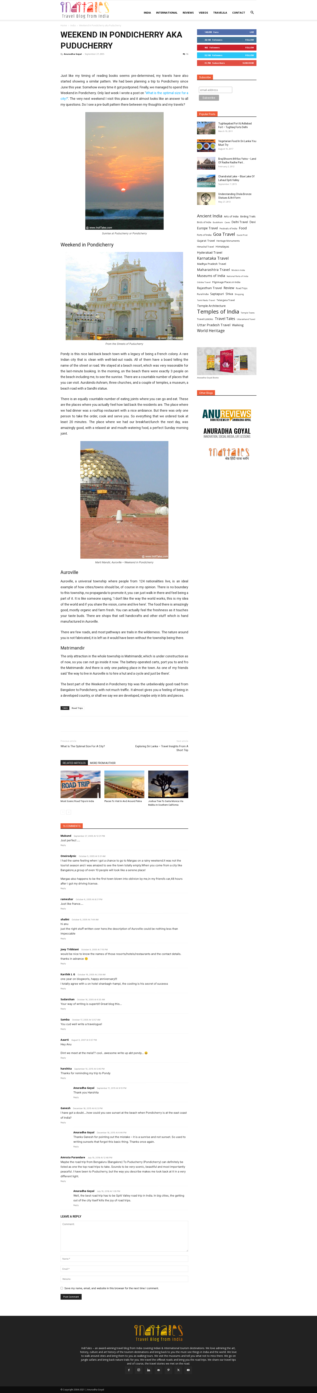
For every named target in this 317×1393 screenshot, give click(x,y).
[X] (72, 62)
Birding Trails (248, 216)
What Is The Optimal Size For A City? (83, 746)
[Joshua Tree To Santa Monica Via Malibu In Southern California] (168, 784)
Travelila (220, 12)
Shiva (229, 294)
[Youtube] (188, 1370)
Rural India (203, 294)
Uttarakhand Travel (246, 319)
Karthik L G (68, 974)
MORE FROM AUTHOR (103, 763)
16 (187, 54)
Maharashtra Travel (213, 269)
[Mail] (158, 1370)
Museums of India (211, 276)
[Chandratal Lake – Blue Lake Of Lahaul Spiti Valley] (206, 181)
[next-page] (68, 812)
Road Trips (77, 708)
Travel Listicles (205, 319)
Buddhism (218, 222)
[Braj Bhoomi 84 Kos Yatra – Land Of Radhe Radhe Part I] (206, 163)
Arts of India (231, 216)
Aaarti (65, 1039)
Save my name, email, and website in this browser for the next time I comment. (111, 1288)
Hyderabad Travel (209, 252)
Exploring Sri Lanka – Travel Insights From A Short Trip (161, 748)
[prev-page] (63, 812)
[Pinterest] (81, 62)
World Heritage (211, 331)
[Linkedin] (98, 62)
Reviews (188, 12)
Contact (238, 12)
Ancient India (209, 216)
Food (243, 228)
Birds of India (204, 222)
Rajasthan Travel (209, 288)
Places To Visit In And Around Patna (123, 801)
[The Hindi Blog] (226, 453)
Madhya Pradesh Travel (211, 264)
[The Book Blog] (226, 411)
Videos (203, 12)
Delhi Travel (240, 222)
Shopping (239, 294)
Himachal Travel (205, 246)
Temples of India (218, 312)
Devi (252, 222)
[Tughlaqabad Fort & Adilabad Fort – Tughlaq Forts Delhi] (206, 128)
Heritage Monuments (228, 240)
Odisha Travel (204, 282)
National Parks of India (237, 276)
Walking (238, 325)
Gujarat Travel (206, 240)
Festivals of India (228, 228)
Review (229, 288)
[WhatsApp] (89, 62)
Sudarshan (67, 999)
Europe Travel (207, 228)
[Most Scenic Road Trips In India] (81, 784)
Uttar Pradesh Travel (213, 325)
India (147, 12)
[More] (115, 62)
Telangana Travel (226, 300)
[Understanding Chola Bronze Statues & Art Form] (206, 198)
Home (64, 25)
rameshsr (67, 899)
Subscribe (248, 63)
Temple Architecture (211, 306)
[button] (252, 13)
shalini (65, 919)
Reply (63, 845)
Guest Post (242, 235)
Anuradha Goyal (73, 54)
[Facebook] (64, 62)
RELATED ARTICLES (74, 763)
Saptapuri (217, 294)
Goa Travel (224, 234)
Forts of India (204, 235)
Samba (65, 1019)
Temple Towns (247, 312)
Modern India (238, 270)
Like (252, 32)
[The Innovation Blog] (226, 433)
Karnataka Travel (213, 258)
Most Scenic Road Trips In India (77, 801)
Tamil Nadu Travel (206, 300)
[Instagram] (138, 1370)
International (167, 12)
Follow (249, 39)
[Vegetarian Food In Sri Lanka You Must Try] (206, 145)
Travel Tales (225, 319)
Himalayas (222, 246)
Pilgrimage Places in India (226, 282)
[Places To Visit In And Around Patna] (124, 784)
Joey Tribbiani (70, 949)
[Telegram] (106, 62)
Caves (227, 222)
